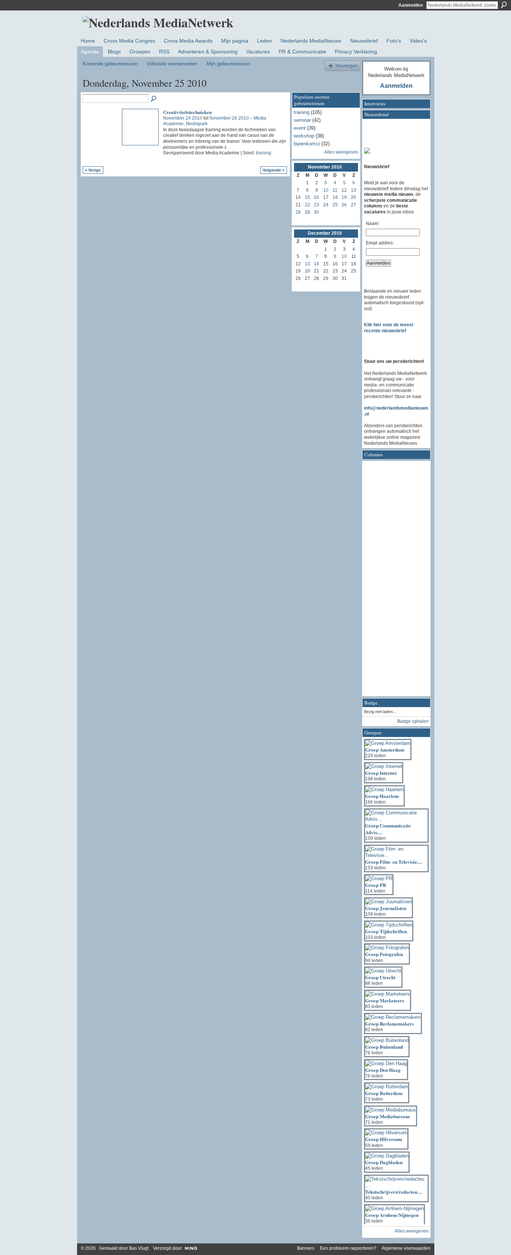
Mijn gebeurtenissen (228, 64)
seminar (302, 120)
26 (344, 204)
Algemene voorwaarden (406, 1248)
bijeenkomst (307, 144)
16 (316, 197)
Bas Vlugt (139, 1248)
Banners (305, 1248)
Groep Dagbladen (384, 1162)
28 (298, 212)
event (300, 128)
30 (316, 212)
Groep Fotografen (384, 954)
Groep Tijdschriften (386, 931)
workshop (304, 136)
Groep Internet (381, 772)
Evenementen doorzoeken (154, 99)
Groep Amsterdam (384, 749)
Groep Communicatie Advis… (388, 829)
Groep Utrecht (380, 977)
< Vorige (93, 170)
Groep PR (375, 884)
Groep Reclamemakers (389, 1023)
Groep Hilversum (383, 1139)
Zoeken (504, 4)
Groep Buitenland (384, 1046)
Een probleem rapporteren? (348, 1248)
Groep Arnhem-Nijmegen (392, 1214)
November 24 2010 (182, 118)
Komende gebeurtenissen (110, 64)
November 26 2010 (229, 118)
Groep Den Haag (383, 1069)
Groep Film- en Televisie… (393, 861)
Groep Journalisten (385, 908)
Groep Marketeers (384, 1000)
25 (335, 204)
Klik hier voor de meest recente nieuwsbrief (388, 327)
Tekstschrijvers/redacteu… (393, 1191)
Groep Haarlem (382, 795)
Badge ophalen (413, 721)
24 (325, 204)
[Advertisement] (394, 581)
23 (316, 204)
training (263, 152)
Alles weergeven (341, 152)
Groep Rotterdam (384, 1093)
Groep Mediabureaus (387, 1116)
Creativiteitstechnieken (187, 111)
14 (316, 263)
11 (335, 190)
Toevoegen (346, 65)
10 (325, 190)
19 (344, 197)
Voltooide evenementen (172, 64)
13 (353, 190)
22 (307, 204)
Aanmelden (410, 5)
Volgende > (273, 170)
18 (335, 197)
